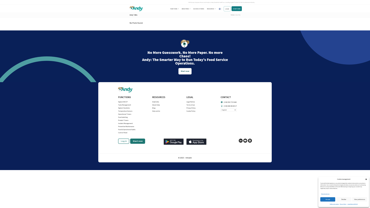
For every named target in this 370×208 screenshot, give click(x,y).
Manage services (325, 194)
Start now (138, 141)
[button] (366, 179)
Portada (233, 15)
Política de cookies (334, 204)
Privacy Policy (343, 204)
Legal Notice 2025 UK (352, 204)
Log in (124, 141)
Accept (328, 199)
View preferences (359, 199)
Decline (343, 199)
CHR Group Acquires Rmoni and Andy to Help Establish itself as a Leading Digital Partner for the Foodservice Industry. (216, 2)
